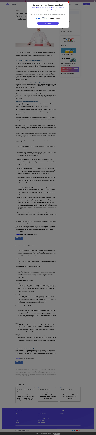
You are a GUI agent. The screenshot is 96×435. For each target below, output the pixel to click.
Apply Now (48, 23)
